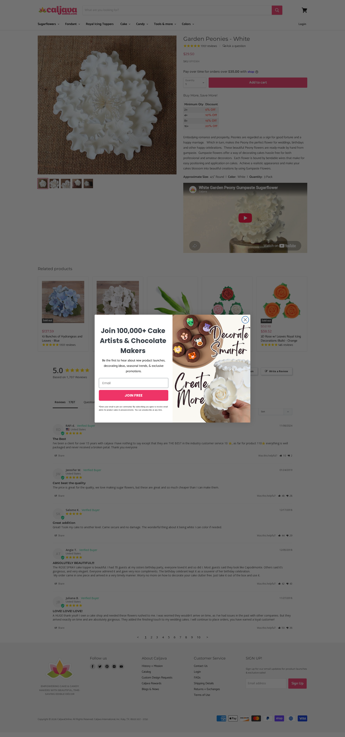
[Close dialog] (245, 319)
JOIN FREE (134, 395)
